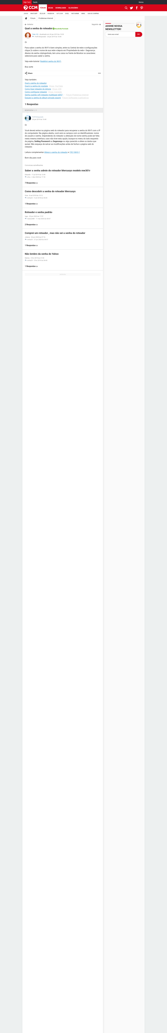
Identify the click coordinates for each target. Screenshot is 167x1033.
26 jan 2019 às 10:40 (54, 37)
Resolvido (58, 29)
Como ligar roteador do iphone (38, 89)
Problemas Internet (46, 18)
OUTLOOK (59, 13)
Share (30, 73)
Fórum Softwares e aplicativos (75, 98)
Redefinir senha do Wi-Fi (50, 61)
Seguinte (95, 24)
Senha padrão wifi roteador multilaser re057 (44, 95)
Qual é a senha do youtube (36, 86)
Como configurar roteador (36, 92)
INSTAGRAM (75, 13)
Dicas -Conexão (55, 92)
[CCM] (30, 7)
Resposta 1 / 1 (31, 110)
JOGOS (26, 13)
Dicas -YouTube (56, 86)
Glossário (73, 8)
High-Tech (27, 2)
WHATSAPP (33, 13)
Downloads (61, 8)
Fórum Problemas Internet (77, 95)
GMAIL (83, 13)
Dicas (50, 8)
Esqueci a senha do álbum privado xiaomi (43, 98)
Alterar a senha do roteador (56, 152)
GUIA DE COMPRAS (93, 13)
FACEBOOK (51, 13)
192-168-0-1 (75, 152)
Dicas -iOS (56, 89)
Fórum (43, 8)
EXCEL (67, 13)
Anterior (30, 24)
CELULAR (42, 13)
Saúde (35, 2)
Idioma (141, 2)
